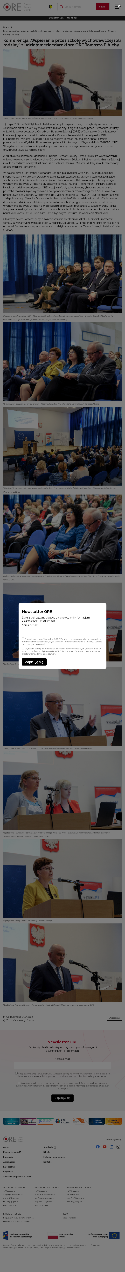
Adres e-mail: (30, 625)
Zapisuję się (34, 662)
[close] (119, 5)
